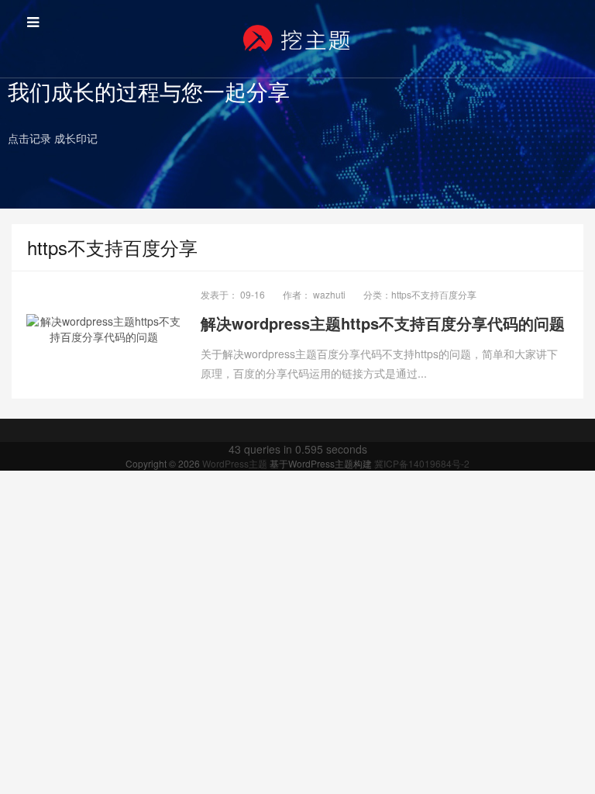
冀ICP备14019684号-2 (421, 463)
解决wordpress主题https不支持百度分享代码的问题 (383, 323)
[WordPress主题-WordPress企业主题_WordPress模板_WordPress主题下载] (297, 38)
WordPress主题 (236, 463)
